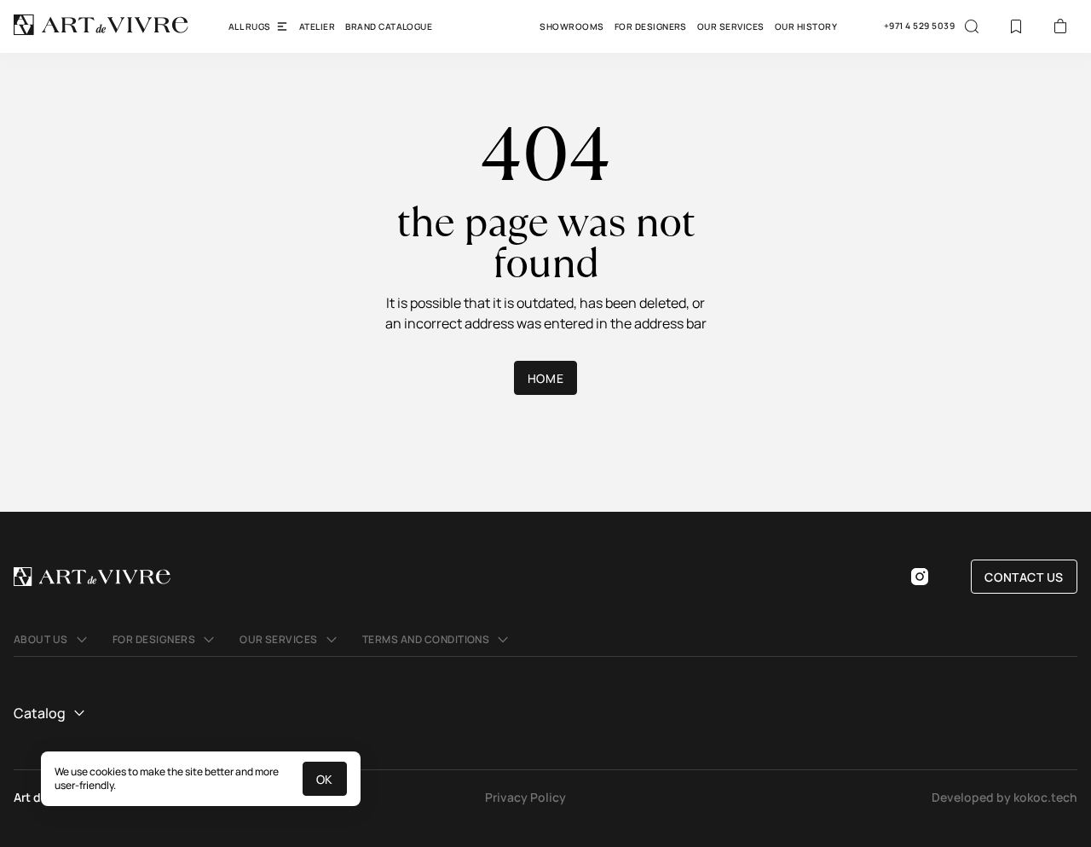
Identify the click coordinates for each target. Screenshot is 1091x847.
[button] (53, 639)
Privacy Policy (525, 797)
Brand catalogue (388, 26)
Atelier (317, 26)
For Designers (651, 26)
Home (545, 378)
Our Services (731, 26)
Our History (806, 26)
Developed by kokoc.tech (1004, 797)
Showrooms (571, 26)
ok (324, 779)
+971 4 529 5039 (919, 26)
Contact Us (1024, 577)
